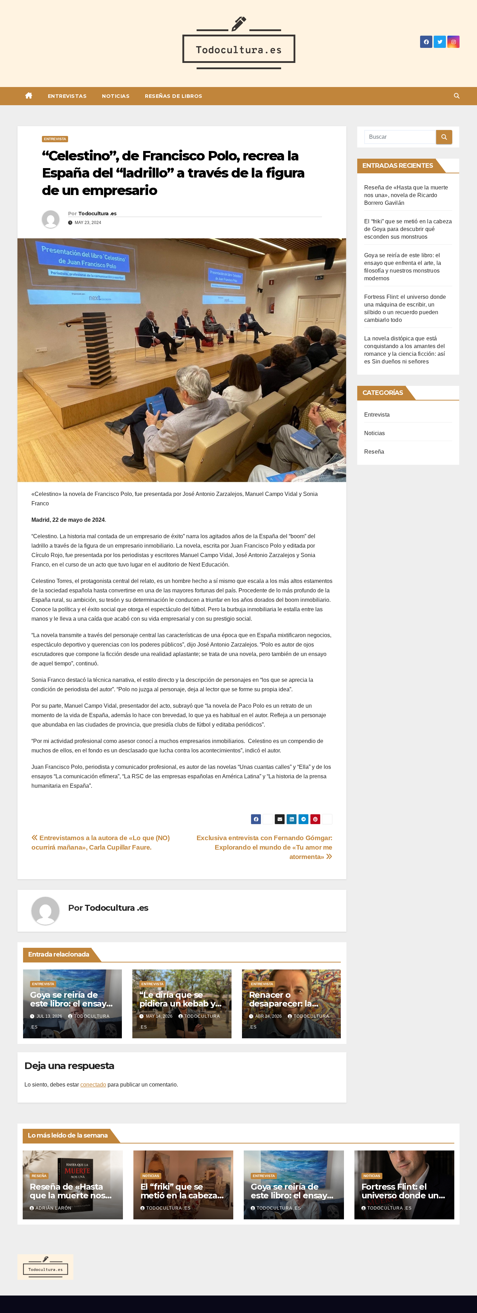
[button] (457, 96)
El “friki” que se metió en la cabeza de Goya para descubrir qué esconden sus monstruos (408, 229)
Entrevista (55, 139)
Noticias (116, 96)
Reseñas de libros (174, 96)
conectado (93, 1085)
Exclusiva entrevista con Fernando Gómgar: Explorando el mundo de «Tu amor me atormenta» (264, 847)
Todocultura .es (97, 213)
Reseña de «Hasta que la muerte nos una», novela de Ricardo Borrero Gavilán (406, 195)
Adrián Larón (54, 1208)
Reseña (374, 452)
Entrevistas (67, 96)
